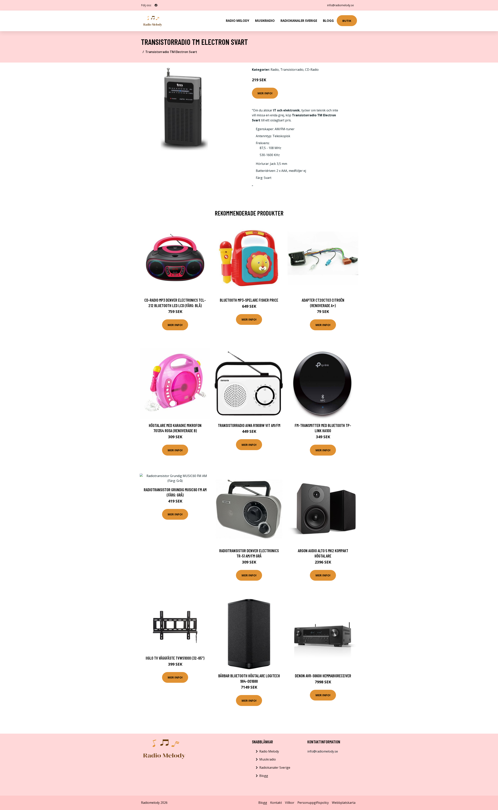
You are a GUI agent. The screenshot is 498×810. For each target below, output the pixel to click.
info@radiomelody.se (340, 5)
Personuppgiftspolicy (313, 802)
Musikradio (265, 21)
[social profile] (156, 5)
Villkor (289, 802)
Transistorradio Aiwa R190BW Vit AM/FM (249, 425)
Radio (275, 69)
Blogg (328, 21)
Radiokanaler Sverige (299, 21)
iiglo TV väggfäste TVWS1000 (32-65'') (175, 657)
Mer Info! (265, 93)
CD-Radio (312, 69)
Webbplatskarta (343, 802)
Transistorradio (291, 69)
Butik (346, 21)
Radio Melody (237, 21)
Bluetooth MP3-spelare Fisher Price (249, 300)
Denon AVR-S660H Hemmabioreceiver (323, 675)
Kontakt (276, 802)
